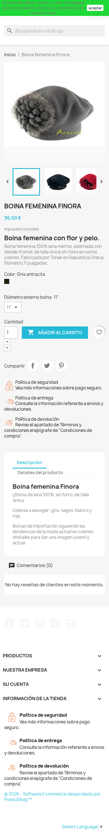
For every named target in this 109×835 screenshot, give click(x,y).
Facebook (9, 623)
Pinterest (61, 365)
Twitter (24, 623)
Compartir (32, 365)
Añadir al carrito (55, 332)
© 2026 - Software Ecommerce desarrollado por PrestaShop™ (52, 797)
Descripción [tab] (29, 462)
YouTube (39, 623)
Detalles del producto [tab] (40, 473)
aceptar (95, 8)
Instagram (70, 623)
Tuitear (47, 365)
